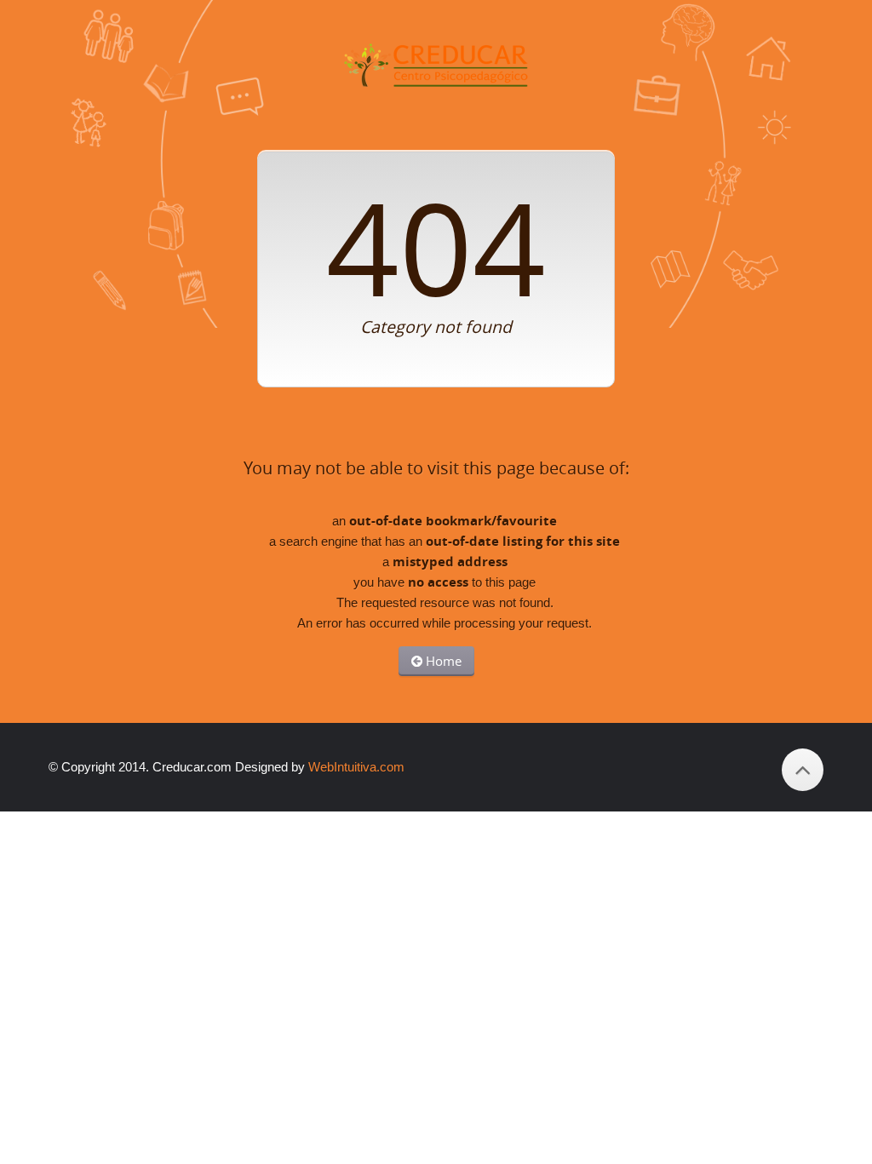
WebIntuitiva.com (356, 767)
